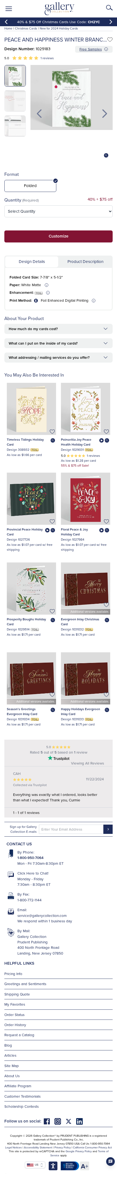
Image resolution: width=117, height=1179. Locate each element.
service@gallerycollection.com (42, 915)
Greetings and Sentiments (25, 983)
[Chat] (110, 1161)
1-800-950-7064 (30, 857)
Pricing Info (13, 973)
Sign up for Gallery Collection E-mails (23, 829)
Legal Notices (13, 1147)
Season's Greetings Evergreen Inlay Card (22, 711)
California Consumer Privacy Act (92, 1147)
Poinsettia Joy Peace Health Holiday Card (76, 442)
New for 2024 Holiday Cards (59, 28)
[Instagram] (59, 1121)
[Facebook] (49, 1121)
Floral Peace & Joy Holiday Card (74, 532)
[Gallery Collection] (60, 8)
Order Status (14, 1014)
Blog (8, 1045)
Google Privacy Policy (79, 1151)
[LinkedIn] (79, 1121)
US (35, 1164)
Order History (15, 1024)
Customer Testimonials (22, 1096)
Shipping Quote (17, 994)
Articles (10, 1055)
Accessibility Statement (38, 1147)
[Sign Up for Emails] (108, 829)
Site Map (11, 1065)
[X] (70, 1121)
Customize (58, 236)
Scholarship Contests (21, 1106)
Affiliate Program (17, 1085)
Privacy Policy (62, 1147)
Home (8, 28)
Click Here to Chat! (32, 873)
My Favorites (14, 1004)
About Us (12, 1075)
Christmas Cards (26, 28)
